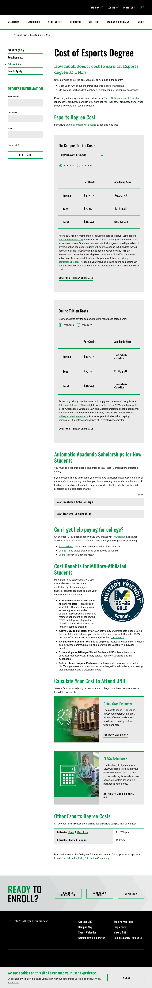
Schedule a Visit (100, 894)
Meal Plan (82, 832)
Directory (129, 7)
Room (71, 832)
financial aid (119, 536)
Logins (111, 7)
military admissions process (73, 416)
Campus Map (85, 927)
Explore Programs (123, 922)
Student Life (55, 22)
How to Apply (15, 71)
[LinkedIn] (24, 930)
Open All (140, 494)
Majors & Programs (118, 22)
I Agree (132, 977)
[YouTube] (31, 930)
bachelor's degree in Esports (81, 124)
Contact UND (85, 922)
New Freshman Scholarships (75, 503)
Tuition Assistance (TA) (71, 239)
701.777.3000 (41, 921)
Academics (13, 22)
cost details (117, 637)
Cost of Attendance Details (76, 278)
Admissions (33, 22)
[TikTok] (38, 930)
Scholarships (66, 546)
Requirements (15, 57)
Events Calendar (87, 932)
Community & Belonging (91, 938)
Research (75, 22)
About (141, 22)
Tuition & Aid (15, 64)
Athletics (94, 22)
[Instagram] (10, 930)
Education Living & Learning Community (88, 858)
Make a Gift (120, 932)
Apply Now (131, 894)
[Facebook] (17, 930)
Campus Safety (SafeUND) (128, 938)
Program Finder (20, 35)
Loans (62, 554)
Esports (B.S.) (36, 35)
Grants (62, 550)
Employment (120, 927)
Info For (94, 7)
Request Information (68, 894)
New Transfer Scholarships (74, 514)
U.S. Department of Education (124, 98)
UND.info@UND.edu (19, 921)
